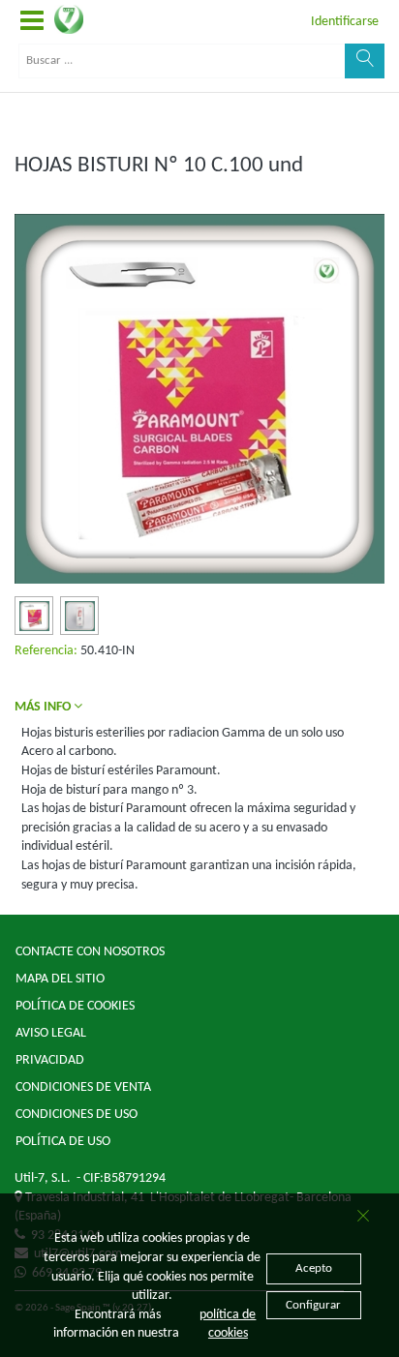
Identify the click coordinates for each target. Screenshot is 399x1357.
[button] (32, 22)
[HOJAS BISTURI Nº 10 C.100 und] (34, 616)
